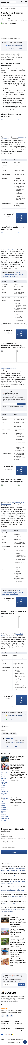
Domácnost (5, 733)
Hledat (25, 5)
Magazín (17, 1021)
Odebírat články (14, 20)
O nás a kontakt (5, 1021)
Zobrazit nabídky (21, 218)
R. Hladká (12, 770)
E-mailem (18, 274)
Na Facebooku (14, 276)
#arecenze (4, 1008)
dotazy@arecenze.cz (16, 1004)
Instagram (13, 742)
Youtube (8, 744)
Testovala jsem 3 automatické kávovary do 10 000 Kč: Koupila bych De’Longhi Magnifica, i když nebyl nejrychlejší (18, 921)
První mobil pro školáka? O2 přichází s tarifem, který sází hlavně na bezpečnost (17, 758)
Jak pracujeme (18, 1023)
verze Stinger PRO (9, 249)
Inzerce (17, 1026)
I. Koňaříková (13, 926)
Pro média (3, 1026)
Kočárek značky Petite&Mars (9, 368)
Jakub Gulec (8, 18)
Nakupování (13, 733)
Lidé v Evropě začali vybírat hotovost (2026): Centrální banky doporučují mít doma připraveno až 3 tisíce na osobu (18, 962)
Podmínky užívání (5, 1028)
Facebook (19, 742)
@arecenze (9, 738)
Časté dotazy (4, 1023)
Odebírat (21, 404)
